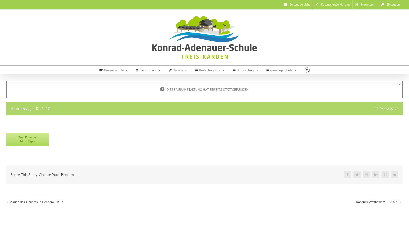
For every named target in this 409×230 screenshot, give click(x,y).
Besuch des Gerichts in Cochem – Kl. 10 (37, 202)
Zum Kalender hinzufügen (28, 139)
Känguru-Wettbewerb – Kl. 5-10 (377, 202)
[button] (307, 70)
